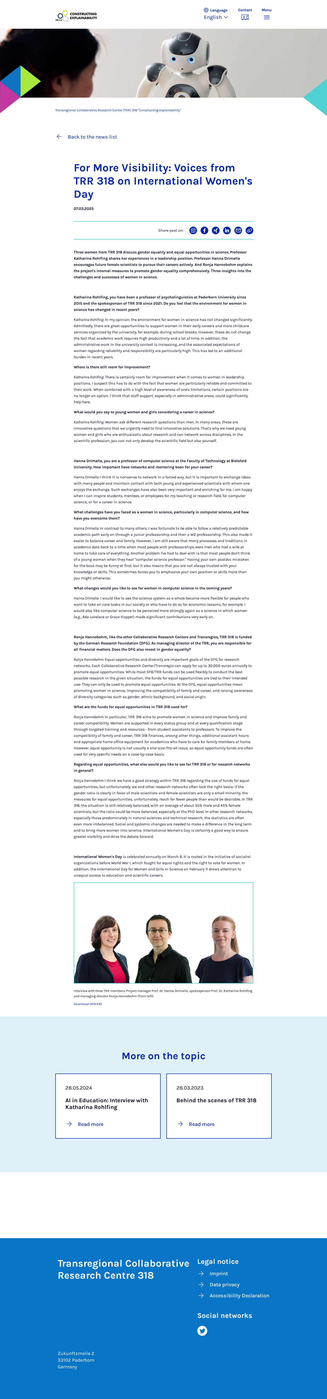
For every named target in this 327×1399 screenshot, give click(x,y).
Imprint (219, 1273)
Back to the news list (92, 137)
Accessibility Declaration (239, 1296)
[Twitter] (202, 1330)
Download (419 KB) (88, 1004)
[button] (218, 14)
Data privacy (225, 1284)
